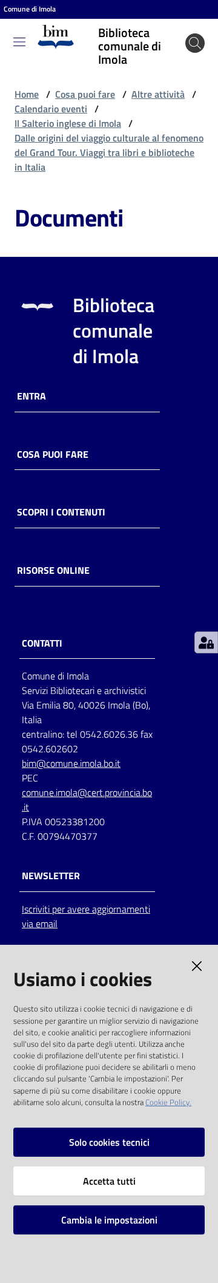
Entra (31, 396)
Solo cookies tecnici (109, 1142)
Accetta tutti (109, 1181)
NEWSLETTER (51, 876)
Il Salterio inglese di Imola (68, 123)
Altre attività (158, 94)
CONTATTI (42, 643)
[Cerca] (195, 43)
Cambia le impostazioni (109, 1220)
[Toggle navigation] (19, 42)
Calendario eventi (51, 108)
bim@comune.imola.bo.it (71, 763)
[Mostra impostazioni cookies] (206, 642)
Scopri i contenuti (61, 512)
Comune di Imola (30, 9)
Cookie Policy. (168, 1102)
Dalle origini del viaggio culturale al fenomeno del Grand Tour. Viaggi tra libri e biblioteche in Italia (109, 152)
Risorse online (53, 570)
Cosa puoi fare (85, 94)
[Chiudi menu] (174, 24)
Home (27, 94)
